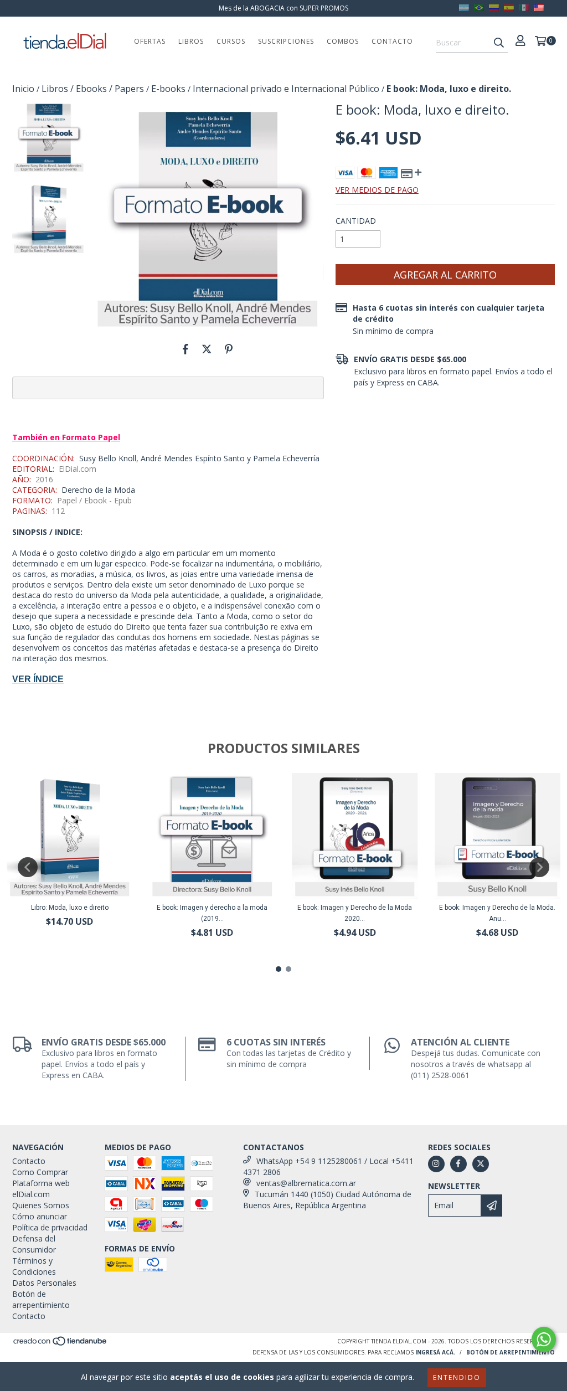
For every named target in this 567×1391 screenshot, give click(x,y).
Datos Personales (44, 1282)
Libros (191, 41)
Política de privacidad (49, 1227)
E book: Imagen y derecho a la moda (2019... (212, 913)
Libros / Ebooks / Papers (93, 88)
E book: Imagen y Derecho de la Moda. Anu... (497, 913)
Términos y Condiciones (34, 1266)
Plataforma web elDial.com (41, 1188)
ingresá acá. (435, 1352)
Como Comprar (40, 1172)
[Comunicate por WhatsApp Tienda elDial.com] (544, 1339)
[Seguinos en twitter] (480, 1164)
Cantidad (356, 220)
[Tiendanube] (60, 1344)
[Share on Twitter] (207, 348)
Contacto (392, 41)
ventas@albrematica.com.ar (306, 1183)
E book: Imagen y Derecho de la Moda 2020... (354, 913)
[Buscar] (499, 43)
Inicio (23, 89)
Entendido (457, 1377)
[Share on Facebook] (185, 348)
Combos (343, 41)
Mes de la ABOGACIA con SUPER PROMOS (283, 8)
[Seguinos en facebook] (458, 1164)
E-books (168, 88)
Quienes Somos (40, 1205)
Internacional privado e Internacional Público (286, 88)
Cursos (231, 41)
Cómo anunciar (39, 1216)
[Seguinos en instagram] (436, 1164)
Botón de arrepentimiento (41, 1299)
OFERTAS (150, 41)
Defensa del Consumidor (34, 1244)
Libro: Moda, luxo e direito (70, 907)
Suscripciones (286, 41)
